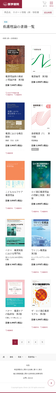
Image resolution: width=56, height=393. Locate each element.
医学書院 (11, 4)
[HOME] (4, 357)
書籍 (11, 357)
